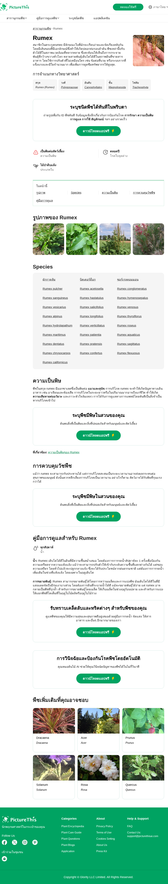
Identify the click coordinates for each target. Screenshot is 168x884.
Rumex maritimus (54, 334)
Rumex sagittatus (128, 344)
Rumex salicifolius (92, 307)
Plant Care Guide (71, 832)
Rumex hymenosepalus (132, 298)
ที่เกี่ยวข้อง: (56, 452)
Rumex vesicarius (54, 307)
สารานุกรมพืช (42, 28)
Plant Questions (70, 838)
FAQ (129, 826)
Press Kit (101, 851)
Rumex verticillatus (92, 325)
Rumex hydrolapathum (57, 325)
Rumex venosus (127, 307)
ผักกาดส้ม (49, 279)
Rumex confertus (91, 353)
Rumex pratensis (91, 344)
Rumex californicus (55, 362)
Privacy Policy (104, 826)
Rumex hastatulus (92, 298)
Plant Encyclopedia (72, 826)
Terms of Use (104, 832)
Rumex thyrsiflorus (129, 316)
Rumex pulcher (53, 288)
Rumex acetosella (91, 288)
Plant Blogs (68, 845)
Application (67, 851)
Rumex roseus (126, 325)
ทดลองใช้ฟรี (128, 7)
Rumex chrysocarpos (56, 353)
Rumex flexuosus (128, 353)
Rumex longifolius (91, 316)
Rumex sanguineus (55, 298)
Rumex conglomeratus (132, 288)
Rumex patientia (90, 334)
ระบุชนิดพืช (76, 18)
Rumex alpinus (52, 316)
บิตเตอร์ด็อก (88, 279)
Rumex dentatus (53, 344)
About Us (101, 845)
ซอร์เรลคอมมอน (127, 279)
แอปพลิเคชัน (102, 18)
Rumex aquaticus (128, 334)
